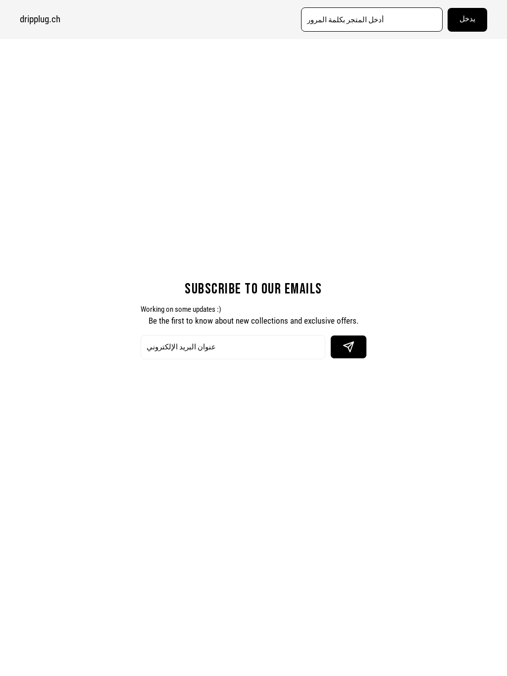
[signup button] (348, 347)
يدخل (467, 19)
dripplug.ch (40, 19)
